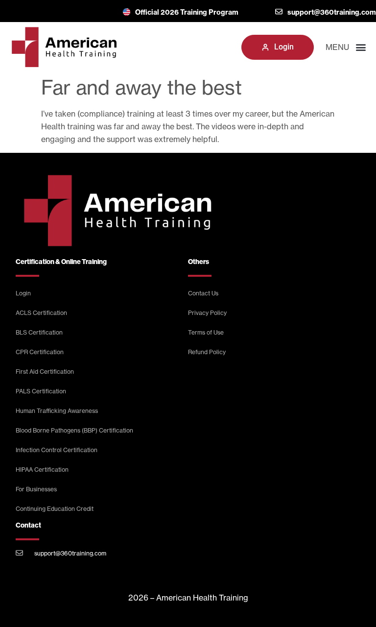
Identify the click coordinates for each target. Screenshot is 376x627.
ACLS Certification (41, 312)
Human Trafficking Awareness (57, 410)
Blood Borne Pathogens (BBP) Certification (74, 430)
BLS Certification (39, 332)
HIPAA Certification (42, 469)
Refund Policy (207, 352)
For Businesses (36, 489)
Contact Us (203, 293)
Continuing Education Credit (55, 508)
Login (23, 293)
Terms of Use (206, 332)
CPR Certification (40, 352)
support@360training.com (70, 553)
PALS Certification (41, 391)
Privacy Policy (207, 312)
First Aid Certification (45, 371)
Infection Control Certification (56, 450)
